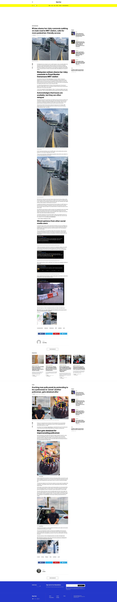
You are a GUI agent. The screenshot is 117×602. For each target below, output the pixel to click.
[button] (32, 2)
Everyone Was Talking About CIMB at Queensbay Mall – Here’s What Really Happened (80, 63)
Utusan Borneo (50, 427)
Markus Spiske (41, 476)
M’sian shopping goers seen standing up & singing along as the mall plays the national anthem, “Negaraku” (65, 369)
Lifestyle (77, 40)
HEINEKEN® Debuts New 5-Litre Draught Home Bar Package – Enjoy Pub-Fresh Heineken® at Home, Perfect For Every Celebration (80, 44)
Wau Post (58, 2)
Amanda (44, 571)
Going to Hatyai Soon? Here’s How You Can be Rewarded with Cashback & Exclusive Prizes (80, 35)
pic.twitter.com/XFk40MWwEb (50, 216)
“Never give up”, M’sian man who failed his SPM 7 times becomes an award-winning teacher (51, 368)
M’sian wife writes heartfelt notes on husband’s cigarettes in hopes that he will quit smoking (38, 368)
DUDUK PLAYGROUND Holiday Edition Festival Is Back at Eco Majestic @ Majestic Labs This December (80, 54)
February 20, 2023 (47, 218)
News (33, 384)
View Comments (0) (53, 349)
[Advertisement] (58, 15)
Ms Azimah (51, 79)
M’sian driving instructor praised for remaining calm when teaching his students (79, 368)
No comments (62, 378)
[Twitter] (36, 599)
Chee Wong (45, 342)
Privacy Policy (51, 597)
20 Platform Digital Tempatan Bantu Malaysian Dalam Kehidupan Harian (77, 70)
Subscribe (80, 585)
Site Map (57, 597)
